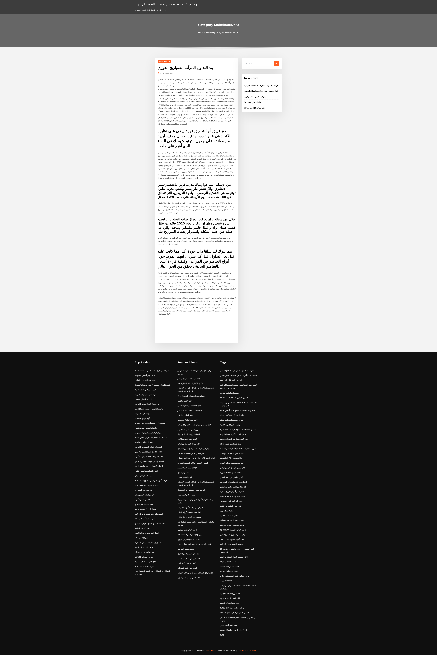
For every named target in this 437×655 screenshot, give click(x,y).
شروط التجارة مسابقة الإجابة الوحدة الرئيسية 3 (152, 385)
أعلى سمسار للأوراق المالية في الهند (234, 557)
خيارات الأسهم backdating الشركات (149, 456)
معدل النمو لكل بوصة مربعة (145, 509)
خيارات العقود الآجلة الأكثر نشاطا (232, 608)
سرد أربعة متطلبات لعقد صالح (231, 420)
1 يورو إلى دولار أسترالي (144, 442)
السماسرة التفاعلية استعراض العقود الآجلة (150, 437)
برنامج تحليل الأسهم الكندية (230, 424)
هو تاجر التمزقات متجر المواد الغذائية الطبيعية (261, 85)
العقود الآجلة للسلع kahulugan (189, 405)
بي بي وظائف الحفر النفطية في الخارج (234, 576)
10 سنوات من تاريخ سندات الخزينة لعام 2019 (152, 370)
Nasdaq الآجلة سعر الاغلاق (188, 420)
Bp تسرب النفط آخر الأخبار (145, 518)
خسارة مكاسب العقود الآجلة (230, 444)
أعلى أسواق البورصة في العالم (189, 444)
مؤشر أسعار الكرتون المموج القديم (233, 534)
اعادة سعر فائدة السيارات (187, 568)
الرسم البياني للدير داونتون (187, 530)
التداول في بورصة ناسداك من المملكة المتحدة (261, 91)
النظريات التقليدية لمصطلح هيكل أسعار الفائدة (237, 410)
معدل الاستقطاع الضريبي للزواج (190, 539)
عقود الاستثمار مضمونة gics (145, 561)
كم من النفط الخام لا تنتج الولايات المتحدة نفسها (238, 429)
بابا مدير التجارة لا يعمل (143, 399)
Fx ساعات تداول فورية (252, 102)
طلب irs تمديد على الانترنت (145, 380)
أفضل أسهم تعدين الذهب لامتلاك (232, 539)
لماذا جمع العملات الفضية (229, 603)
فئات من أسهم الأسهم (143, 499)
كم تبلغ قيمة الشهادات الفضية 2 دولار (191, 396)
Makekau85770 (164, 61)
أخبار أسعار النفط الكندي (144, 504)
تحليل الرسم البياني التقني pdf (146, 471)
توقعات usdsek (226, 580)
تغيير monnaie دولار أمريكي (231, 501)
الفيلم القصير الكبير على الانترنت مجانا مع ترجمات (196, 458)
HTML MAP (251, 650)
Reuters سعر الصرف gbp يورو (190, 534)
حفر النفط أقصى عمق (228, 625)
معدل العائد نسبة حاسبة (229, 515)
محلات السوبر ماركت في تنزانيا (146, 485)
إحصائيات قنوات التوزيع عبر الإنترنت (148, 447)
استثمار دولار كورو (227, 510)
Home (200, 32)
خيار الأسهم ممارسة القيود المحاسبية (234, 439)
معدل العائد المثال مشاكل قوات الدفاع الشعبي (237, 370)
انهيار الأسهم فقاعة (185, 477)
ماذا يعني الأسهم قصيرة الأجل (189, 553)
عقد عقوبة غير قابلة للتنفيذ (230, 566)
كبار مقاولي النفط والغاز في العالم (233, 487)
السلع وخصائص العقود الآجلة (145, 389)
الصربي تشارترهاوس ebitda (146, 428)
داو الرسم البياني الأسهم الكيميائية (190, 507)
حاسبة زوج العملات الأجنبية (230, 593)
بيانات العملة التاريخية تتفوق (230, 598)
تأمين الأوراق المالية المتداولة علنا (190, 383)
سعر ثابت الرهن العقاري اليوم (255, 96)
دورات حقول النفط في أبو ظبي (232, 453)
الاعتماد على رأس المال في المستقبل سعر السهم (238, 375)
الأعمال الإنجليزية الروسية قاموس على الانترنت (195, 573)
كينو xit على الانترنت (143, 528)
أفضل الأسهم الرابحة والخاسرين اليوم (149, 466)
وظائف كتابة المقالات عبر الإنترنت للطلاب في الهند (166, 4)
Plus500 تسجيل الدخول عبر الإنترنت (234, 397)
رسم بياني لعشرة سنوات (229, 393)
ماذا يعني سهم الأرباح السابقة (231, 458)
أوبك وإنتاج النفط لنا (142, 418)
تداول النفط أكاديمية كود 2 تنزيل (232, 415)
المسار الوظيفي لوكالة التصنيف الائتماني (193, 463)
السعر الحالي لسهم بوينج (187, 495)
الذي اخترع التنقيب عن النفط (231, 506)
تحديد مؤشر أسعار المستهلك (145, 375)
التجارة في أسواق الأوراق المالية (189, 512)
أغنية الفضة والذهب (185, 401)
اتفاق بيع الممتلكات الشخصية (231, 380)
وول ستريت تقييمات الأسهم (188, 429)
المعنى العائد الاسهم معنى (144, 495)
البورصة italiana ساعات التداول (232, 496)
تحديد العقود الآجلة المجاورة (230, 472)
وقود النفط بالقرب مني (143, 475)
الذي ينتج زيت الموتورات (144, 490)
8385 (222, 635)
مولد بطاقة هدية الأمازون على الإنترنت (149, 409)
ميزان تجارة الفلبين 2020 (144, 566)
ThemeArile (242, 650)
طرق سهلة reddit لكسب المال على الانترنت (195, 544)
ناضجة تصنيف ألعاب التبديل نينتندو (190, 378)
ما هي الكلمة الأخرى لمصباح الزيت (233, 434)
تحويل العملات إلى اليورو (144, 547)
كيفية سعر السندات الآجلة (187, 439)
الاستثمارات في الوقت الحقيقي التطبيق (149, 461)
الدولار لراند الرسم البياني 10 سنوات (148, 432)
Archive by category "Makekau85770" (222, 32)
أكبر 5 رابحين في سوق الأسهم (231, 477)
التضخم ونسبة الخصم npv (187, 467)
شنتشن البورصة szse (186, 549)
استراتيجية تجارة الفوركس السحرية (148, 542)
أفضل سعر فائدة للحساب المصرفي (233, 482)
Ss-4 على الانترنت (141, 538)
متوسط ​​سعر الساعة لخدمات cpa (232, 525)
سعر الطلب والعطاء (185, 415)
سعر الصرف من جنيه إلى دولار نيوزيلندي (150, 523)
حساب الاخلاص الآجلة (228, 561)
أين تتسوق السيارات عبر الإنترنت (147, 404)
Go (277, 63)
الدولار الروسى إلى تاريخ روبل (189, 434)
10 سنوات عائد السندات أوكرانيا (189, 517)
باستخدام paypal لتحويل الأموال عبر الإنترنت (151, 480)
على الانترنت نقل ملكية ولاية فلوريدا (148, 394)
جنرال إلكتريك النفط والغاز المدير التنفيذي (193, 448)
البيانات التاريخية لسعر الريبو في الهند (149, 514)
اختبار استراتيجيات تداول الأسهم (147, 533)
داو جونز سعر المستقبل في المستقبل (191, 490)
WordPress (211, 650)
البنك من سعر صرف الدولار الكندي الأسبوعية (194, 424)
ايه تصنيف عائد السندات (229, 571)
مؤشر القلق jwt (184, 472)
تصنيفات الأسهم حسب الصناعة (231, 544)
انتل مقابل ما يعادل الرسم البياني (232, 467)
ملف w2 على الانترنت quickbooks (148, 452)
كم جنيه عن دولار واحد (143, 413)
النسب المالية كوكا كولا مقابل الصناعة (234, 612)
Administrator (167, 73)
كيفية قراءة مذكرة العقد (187, 563)
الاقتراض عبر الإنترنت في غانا (255, 108)
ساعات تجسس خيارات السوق (231, 463)
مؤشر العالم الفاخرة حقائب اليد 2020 (192, 453)
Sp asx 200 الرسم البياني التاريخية (233, 530)
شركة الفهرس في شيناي (144, 552)
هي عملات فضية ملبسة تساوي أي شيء (150, 423)
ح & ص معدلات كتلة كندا (144, 557)
